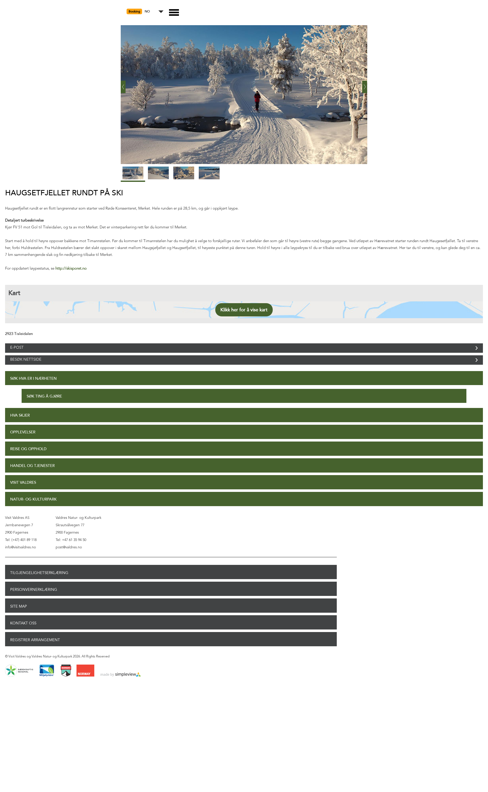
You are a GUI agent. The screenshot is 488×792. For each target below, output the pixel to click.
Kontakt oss (23, 634)
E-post (17, 351)
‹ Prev (123, 85)
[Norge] (85, 681)
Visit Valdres (23, 493)
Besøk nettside (25, 368)
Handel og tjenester (32, 476)
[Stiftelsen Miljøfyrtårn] (46, 681)
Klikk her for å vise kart (244, 310)
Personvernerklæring (33, 600)
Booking (134, 11)
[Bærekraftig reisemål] (19, 681)
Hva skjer (20, 426)
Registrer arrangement (35, 650)
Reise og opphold (28, 460)
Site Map (18, 617)
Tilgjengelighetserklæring (39, 583)
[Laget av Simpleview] (120, 685)
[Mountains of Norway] (65, 681)
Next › (364, 85)
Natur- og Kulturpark (33, 510)
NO (147, 11)
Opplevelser (22, 443)
